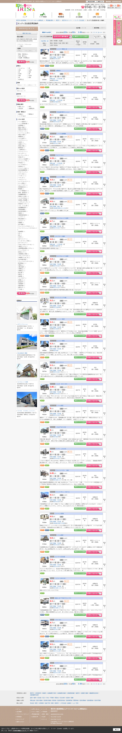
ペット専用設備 (23, 123)
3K (29, 74)
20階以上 (21, 270)
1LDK (30, 70)
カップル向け (22, 164)
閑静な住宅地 (22, 129)
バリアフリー (22, 140)
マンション (28, 44)
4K (19, 77)
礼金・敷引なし (22, 56)
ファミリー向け (23, 168)
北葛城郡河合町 (34, 695)
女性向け (21, 166)
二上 (73, 703)
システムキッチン (24, 202)
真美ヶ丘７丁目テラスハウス (63, 598)
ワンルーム (21, 68)
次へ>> (100, 32)
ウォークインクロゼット (26, 226)
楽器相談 (21, 125)
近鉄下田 (47, 703)
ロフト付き (22, 174)
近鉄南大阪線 (47, 700)
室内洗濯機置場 (23, 170)
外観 (42, 41)
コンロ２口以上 (23, 198)
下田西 (52, 697)
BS (20, 235)
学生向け (21, 162)
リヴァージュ (59, 641)
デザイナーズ (22, 131)
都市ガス (21, 287)
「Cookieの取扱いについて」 (19, 730)
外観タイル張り (23, 196)
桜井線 (54, 700)
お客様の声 (35, 716)
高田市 (57, 703)
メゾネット (22, 175)
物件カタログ (20, 721)
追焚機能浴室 (22, 207)
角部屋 (21, 276)
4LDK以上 (21, 79)
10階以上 (21, 268)
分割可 (21, 142)
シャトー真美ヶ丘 (62, 49)
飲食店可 (21, 282)
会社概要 (19, 711)
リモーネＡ (58, 619)
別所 (57, 186)
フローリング (22, 172)
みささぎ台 (63, 208)
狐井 (57, 436)
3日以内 (20, 108)
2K (19, 72)
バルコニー (22, 179)
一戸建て (20, 46)
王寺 (77, 703)
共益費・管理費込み (24, 58)
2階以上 (21, 265)
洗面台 (21, 213)
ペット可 (44, 709)
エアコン (21, 220)
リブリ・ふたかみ (61, 448)
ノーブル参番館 (61, 133)
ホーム (18, 709)
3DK (19, 75)
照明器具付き (22, 187)
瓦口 (57, 58)
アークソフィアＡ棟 (60, 297)
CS (20, 233)
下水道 (21, 289)
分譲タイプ (22, 144)
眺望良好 (21, 147)
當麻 (72, 697)
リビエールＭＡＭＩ (60, 578)
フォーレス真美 (59, 513)
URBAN (58, 70)
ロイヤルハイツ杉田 (62, 218)
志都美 (69, 703)
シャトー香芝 (61, 177)
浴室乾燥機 (22, 209)
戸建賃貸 (44, 711)
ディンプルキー (23, 250)
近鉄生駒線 (83, 700)
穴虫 (47, 697)
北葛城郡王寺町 (51, 693)
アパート (20, 44)
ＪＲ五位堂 (59, 78)
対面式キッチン (23, 203)
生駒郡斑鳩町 (71, 693)
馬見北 (57, 697)
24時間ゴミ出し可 (24, 257)
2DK (30, 72)
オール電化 (22, 183)
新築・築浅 (45, 714)
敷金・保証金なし (23, 54)
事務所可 (21, 136)
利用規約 (19, 716)
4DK (30, 77)
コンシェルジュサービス (26, 261)
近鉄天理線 (97, 700)
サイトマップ (20, 719)
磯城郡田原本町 (93, 693)
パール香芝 (60, 405)
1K (29, 68)
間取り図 (46, 41)
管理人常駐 (22, 146)
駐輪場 (21, 189)
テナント (44, 719)
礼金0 (43, 716)
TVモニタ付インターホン (26, 244)
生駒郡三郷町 (84, 693)
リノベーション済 (24, 133)
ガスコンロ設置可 (24, 159)
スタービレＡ (60, 362)
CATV (20, 237)
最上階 (21, 272)
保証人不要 (22, 134)
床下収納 (21, 224)
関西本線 (75, 700)
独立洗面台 (22, 218)
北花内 (68, 697)
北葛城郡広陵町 (56, 208)
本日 (30, 106)
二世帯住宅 (22, 149)
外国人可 (21, 157)
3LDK (30, 75)
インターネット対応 (24, 241)
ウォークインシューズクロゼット (27, 228)
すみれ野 (58, 651)
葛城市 (44, 693)
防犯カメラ (22, 252)
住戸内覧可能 (22, 259)
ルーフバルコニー (24, 181)
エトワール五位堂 (60, 556)
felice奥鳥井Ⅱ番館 (22, 353)
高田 (52, 703)
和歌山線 (52, 78)
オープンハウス (23, 155)
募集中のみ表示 (46, 32)
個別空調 (21, 285)
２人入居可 (22, 138)
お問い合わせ (35, 709)
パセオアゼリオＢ (61, 427)
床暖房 (21, 222)
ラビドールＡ (60, 155)
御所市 (78, 693)
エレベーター (22, 185)
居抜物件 (21, 283)
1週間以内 (31, 108)
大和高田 (41, 703)
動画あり (31, 114)
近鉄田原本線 (61, 700)
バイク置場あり (23, 190)
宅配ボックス (22, 246)
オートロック (22, 242)
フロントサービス (24, 255)
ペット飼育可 (22, 121)
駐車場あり (22, 263)
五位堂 (59, 57)
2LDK (19, 74)
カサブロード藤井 (60, 236)
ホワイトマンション (23, 324)
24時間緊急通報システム (26, 248)
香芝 (36, 703)
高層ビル (21, 280)
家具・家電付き (23, 192)
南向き (21, 274)
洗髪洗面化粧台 (23, 215)
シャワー (21, 217)
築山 (58, 206)
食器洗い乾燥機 (23, 200)
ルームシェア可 (23, 161)
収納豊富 (21, 231)
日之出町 (62, 697)
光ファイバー (22, 239)
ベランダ (21, 177)
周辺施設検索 (35, 714)
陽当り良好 (22, 127)
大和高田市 (38, 693)
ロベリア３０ (59, 198)
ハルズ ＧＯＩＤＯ (61, 384)
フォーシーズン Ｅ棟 (62, 470)
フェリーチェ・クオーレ (63, 492)
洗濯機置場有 (22, 194)
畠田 (31, 697)
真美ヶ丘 (58, 480)
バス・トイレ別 (23, 205)
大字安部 (62, 523)
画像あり (20, 114)
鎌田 (57, 80)
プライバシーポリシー (23, 714)
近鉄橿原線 (90, 700)
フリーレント (22, 151)
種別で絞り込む (27, 33)
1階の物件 (22, 267)
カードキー (22, 153)
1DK (19, 70)
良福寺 (57, 307)
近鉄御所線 (69, 700)
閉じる (117, 729)
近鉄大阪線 (53, 57)
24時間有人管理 (23, 254)
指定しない (21, 106)
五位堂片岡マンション (63, 112)
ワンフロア (22, 278)
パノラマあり (22, 116)
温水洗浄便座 (22, 211)
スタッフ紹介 (35, 711)
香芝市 (54, 58)
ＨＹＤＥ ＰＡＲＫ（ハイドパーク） (27, 411)
